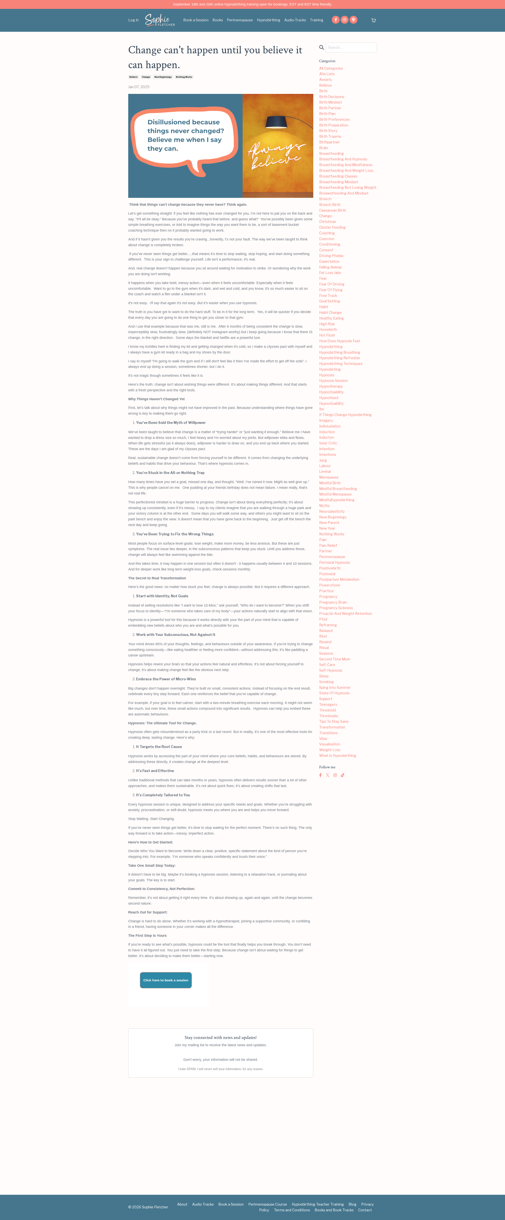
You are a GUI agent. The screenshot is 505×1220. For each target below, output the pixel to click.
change (146, 77)
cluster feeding (332, 227)
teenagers (328, 704)
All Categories (331, 68)
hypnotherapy (331, 386)
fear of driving (331, 284)
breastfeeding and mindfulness (345, 165)
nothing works (184, 77)
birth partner (330, 108)
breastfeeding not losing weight (347, 187)
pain (322, 540)
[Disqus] (220, 1133)
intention (326, 449)
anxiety (325, 80)
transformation (332, 727)
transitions (328, 733)
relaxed (326, 631)
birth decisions (331, 97)
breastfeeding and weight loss (346, 170)
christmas (327, 222)
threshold (327, 710)
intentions (327, 454)
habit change (330, 312)
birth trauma (330, 136)
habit (323, 307)
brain (323, 148)
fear (323, 278)
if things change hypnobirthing (345, 415)
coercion (326, 239)
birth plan (327, 114)
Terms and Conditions (292, 1210)
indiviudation (329, 426)
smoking (326, 682)
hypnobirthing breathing (339, 352)
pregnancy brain (333, 602)
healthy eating (331, 318)
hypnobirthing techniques (340, 364)
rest (323, 636)
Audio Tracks (203, 1204)
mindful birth (330, 483)
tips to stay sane (334, 721)
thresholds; (329, 716)
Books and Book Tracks (334, 1210)
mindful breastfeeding (338, 489)
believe (133, 77)
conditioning (329, 244)
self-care (327, 665)
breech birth (329, 205)
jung (323, 460)
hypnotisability (331, 392)
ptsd (323, 619)
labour (325, 466)
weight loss (329, 750)
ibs (321, 409)
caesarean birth (332, 210)
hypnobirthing (331, 347)
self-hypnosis (330, 670)
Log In (133, 20)
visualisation (329, 744)
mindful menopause (335, 494)
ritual (324, 648)
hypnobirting (330, 369)
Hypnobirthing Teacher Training (318, 1204)
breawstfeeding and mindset (343, 193)
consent (326, 250)
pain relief (328, 545)
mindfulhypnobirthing (336, 500)
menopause (329, 477)
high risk (327, 324)
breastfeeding (331, 153)
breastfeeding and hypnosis (343, 159)
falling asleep (330, 267)
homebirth (328, 329)
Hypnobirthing (268, 20)
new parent (329, 523)
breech (325, 199)
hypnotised (328, 398)
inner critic (328, 443)
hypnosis (326, 375)
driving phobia (331, 256)
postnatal (327, 574)
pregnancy (328, 597)
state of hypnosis (334, 693)
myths (324, 506)
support (325, 699)
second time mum (334, 659)
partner (325, 551)
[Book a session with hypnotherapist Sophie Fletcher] (220, 984)
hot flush (327, 335)
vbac (323, 739)
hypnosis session (333, 381)
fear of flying (331, 290)
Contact (365, 1210)
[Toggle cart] (373, 20)
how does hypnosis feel (339, 341)
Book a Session (196, 20)
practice (326, 591)
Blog (352, 1204)
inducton (326, 437)
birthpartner (329, 142)
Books (217, 20)
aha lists (327, 74)
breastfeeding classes (338, 176)
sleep (323, 676)
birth (323, 91)
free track (328, 296)
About (182, 1204)
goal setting (329, 301)
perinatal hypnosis (334, 562)
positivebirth (329, 568)
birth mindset (330, 102)
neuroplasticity (332, 511)
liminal (325, 471)
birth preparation (333, 125)
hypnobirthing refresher (339, 358)
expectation (329, 261)
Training (316, 20)
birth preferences (334, 119)
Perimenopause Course (267, 1204)
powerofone (329, 585)
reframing (328, 625)
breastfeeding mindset (338, 182)
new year (327, 528)
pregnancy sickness (336, 608)
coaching (327, 233)
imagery (326, 420)
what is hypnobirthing (337, 756)
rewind (325, 642)
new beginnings (163, 77)
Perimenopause (240, 20)
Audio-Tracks (295, 20)
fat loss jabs (330, 273)
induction (327, 432)
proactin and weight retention (345, 613)
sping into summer (335, 687)
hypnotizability (331, 403)
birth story (328, 131)
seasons (326, 653)
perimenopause (332, 557)
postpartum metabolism (339, 579)
